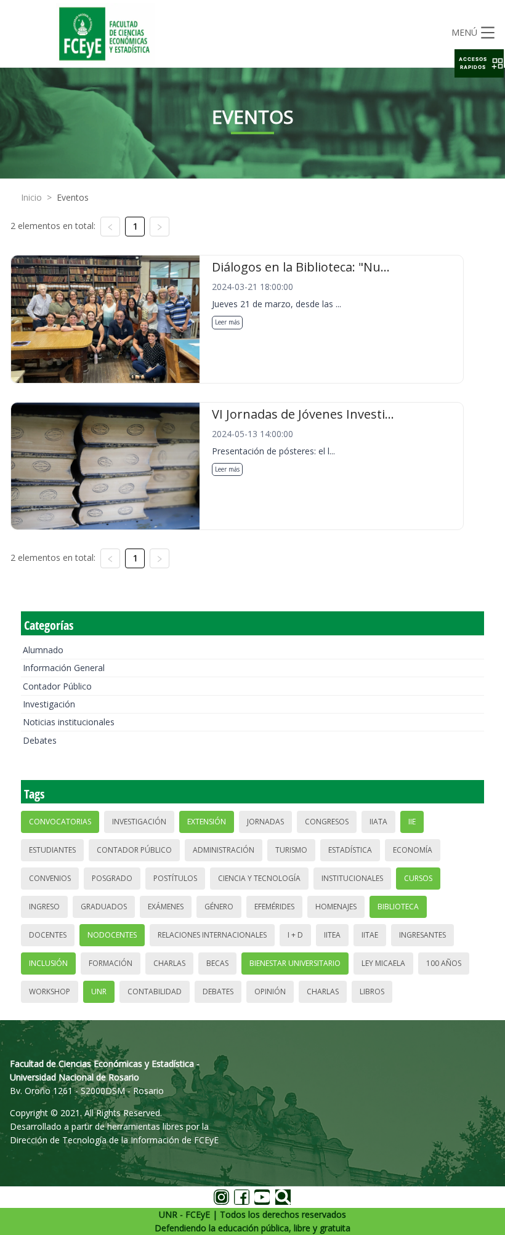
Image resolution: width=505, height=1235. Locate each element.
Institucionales (352, 878)
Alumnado (43, 650)
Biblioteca (398, 906)
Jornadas (265, 821)
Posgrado (112, 878)
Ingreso (44, 906)
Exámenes (166, 906)
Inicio (31, 197)
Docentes (48, 935)
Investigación (49, 704)
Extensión (206, 821)
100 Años (443, 963)
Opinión (270, 991)
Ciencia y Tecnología (259, 878)
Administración (223, 850)
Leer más (227, 322)
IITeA (332, 935)
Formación (110, 963)
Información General (64, 668)
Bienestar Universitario (295, 963)
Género (218, 906)
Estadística (350, 850)
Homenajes (336, 906)
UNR (99, 991)
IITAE (370, 935)
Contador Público (57, 686)
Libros (372, 991)
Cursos (418, 878)
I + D (295, 935)
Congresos (327, 821)
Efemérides (274, 906)
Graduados (104, 906)
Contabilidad (154, 991)
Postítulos (175, 878)
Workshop (49, 991)
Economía (412, 850)
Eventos (73, 197)
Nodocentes (112, 935)
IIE (412, 821)
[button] (479, 63)
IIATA (378, 821)
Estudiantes (52, 850)
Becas (217, 963)
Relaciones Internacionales (212, 935)
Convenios (50, 878)
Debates (40, 740)
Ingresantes (422, 935)
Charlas (169, 963)
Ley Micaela (383, 963)
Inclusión (48, 963)
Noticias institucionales (69, 722)
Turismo (291, 850)
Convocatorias (60, 821)
